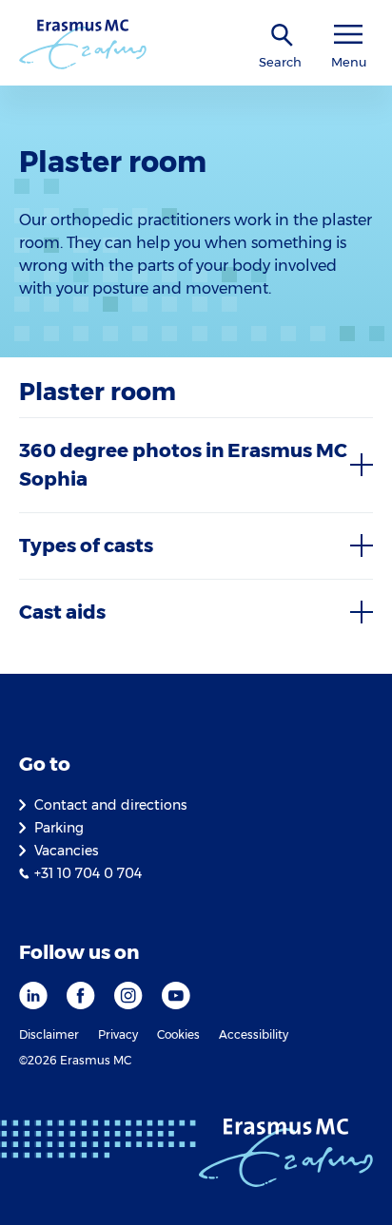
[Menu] (348, 35)
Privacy (118, 1034)
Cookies (178, 1034)
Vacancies (66, 850)
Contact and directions (110, 804)
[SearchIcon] (282, 36)
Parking (59, 827)
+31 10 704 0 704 (88, 873)
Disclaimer (49, 1034)
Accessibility (253, 1034)
